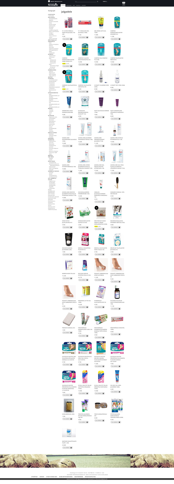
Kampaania (69, 5)
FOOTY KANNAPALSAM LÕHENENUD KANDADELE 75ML (117, 112)
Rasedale (51, 137)
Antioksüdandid (52, 81)
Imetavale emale (52, 135)
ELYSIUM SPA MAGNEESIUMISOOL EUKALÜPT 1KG (83, 112)
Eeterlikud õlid (51, 195)
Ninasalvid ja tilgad (54, 65)
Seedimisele (52, 53)
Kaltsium (51, 71)
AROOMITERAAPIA (53, 18)
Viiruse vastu (52, 68)
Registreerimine (78, 476)
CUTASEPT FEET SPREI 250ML (117, 85)
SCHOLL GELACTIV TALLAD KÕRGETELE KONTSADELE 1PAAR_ (100, 387)
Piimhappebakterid (53, 50)
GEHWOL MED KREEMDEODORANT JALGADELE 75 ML (99, 139)
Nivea (50, 154)
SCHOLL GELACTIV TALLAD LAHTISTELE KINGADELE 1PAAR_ (84, 387)
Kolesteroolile (52, 25)
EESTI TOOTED (51, 194)
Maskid (50, 174)
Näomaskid (51, 144)
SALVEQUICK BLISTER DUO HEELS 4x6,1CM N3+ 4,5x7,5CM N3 (85, 358)
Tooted (63, 5)
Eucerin (50, 149)
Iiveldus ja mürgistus (54, 44)
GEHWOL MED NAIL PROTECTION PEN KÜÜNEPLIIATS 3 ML (99, 166)
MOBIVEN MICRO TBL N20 (68, 273)
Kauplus (78, 5)
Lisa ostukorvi (66, 38)
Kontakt (42, 476)
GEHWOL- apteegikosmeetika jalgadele (53, 98)
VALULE (49, 205)
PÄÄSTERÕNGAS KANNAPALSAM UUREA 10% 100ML (85, 329)
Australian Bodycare (53, 148)
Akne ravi (51, 125)
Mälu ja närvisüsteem (54, 31)
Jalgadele (51, 20)
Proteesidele (52, 188)
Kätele (50, 23)
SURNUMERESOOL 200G (68, 414)
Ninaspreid (52, 67)
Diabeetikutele (51, 192)
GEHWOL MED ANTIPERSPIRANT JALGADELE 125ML (69, 139)
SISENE (104, 1)
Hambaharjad (52, 184)
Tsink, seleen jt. (52, 75)
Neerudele (51, 47)
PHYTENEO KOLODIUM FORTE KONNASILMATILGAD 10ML (117, 302)
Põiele (50, 51)
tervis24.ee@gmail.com (102, 479)
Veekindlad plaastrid (54, 165)
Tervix (50, 112)
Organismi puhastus (53, 48)
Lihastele (51, 28)
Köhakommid (53, 60)
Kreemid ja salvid (52, 198)
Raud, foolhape (52, 74)
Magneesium (52, 72)
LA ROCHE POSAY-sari (54, 101)
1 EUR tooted (51, 15)
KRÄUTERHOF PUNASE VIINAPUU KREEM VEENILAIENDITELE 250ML (100, 222)
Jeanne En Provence (53, 151)
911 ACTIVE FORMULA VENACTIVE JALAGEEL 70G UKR (68, 32)
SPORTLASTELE (51, 204)
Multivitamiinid (52, 90)
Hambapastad (52, 185)
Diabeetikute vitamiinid (54, 87)
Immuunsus (51, 57)
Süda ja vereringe (53, 38)
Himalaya (51, 110)
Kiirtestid (51, 172)
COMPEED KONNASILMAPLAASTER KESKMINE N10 (116, 32)
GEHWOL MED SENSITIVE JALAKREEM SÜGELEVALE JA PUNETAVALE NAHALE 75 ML (69, 193)
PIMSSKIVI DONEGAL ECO (68, 328)
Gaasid (50, 127)
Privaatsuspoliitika (90, 476)
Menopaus (51, 119)
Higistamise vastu (53, 117)
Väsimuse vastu (51, 206)
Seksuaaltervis (52, 121)
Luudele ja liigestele (53, 30)
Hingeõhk (51, 186)
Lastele (50, 159)
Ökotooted (50, 199)
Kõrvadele (51, 27)
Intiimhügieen (52, 118)
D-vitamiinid (52, 85)
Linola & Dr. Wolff (53, 152)
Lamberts (51, 111)
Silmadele (51, 34)
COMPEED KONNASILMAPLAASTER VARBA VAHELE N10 (68, 59)
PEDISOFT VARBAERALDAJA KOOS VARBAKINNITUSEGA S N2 (69, 302)
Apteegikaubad (51, 191)
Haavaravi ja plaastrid (54, 164)
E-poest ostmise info (51, 476)
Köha (50, 58)
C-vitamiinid (52, 84)
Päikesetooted (52, 167)
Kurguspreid (53, 63)
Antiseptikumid (52, 162)
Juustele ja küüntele (53, 21)
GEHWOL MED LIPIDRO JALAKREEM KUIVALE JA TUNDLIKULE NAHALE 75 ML (85, 166)
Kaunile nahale (52, 24)
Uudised (84, 5)
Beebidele (51, 134)
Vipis (50, 114)
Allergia (50, 189)
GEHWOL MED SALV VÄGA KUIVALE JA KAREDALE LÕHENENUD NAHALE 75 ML (117, 166)
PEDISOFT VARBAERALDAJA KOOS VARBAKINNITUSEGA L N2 (117, 275)
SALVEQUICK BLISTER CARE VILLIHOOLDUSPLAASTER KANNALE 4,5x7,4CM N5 (69, 358)
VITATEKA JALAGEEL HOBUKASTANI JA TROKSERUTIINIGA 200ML (116, 415)
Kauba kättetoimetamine (65, 476)
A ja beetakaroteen (53, 80)
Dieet (50, 43)
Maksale (51, 45)
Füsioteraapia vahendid (53, 196)
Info (74, 5)
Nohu (50, 64)
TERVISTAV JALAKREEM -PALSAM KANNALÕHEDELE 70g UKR (85, 415)
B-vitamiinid (52, 82)
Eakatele (51, 158)
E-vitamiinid (51, 88)
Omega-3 (51, 33)
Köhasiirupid (53, 61)
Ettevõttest (34, 476)
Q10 (50, 91)
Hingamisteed (52, 55)
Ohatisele (51, 131)
